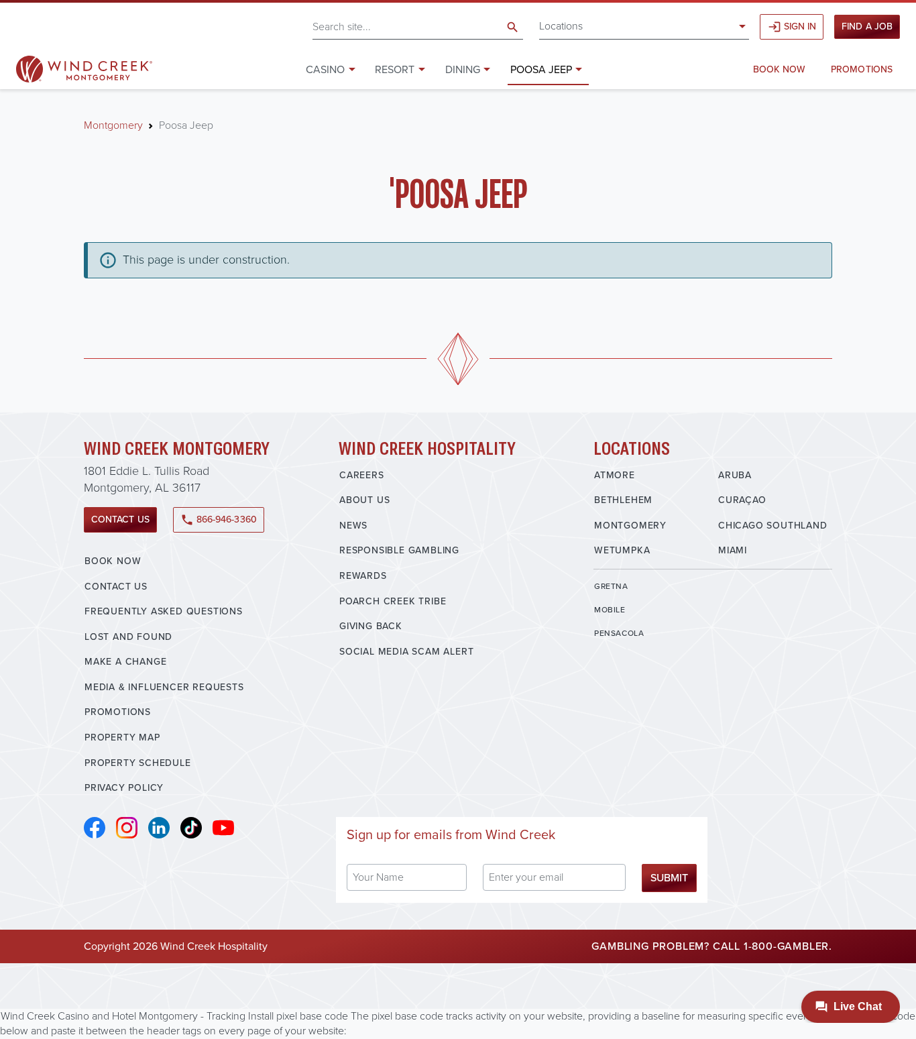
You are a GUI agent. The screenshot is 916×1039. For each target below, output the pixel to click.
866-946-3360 (218, 519)
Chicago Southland (772, 525)
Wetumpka (622, 550)
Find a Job (867, 26)
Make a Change (125, 662)
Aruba (735, 475)
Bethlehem (623, 500)
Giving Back (370, 626)
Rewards (363, 576)
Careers (361, 475)
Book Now (779, 69)
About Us (364, 500)
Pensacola (619, 633)
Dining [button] (462, 69)
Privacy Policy (124, 788)
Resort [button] (394, 69)
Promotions (862, 69)
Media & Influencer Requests (164, 687)
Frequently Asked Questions (163, 611)
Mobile (610, 610)
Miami (732, 550)
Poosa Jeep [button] (541, 69)
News (353, 525)
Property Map (122, 737)
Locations (561, 26)
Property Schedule (137, 763)
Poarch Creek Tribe (392, 601)
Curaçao (742, 500)
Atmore (614, 475)
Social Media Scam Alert (406, 652)
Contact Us (120, 519)
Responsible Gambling (399, 550)
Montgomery (113, 125)
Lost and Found (128, 637)
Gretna (611, 586)
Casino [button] (325, 69)
